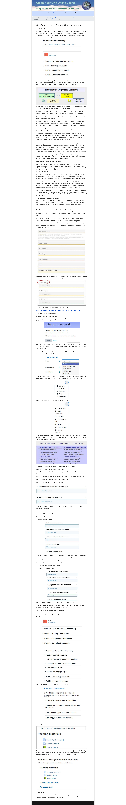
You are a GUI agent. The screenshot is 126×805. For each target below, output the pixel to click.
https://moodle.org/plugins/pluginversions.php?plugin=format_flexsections (59, 310)
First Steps (56, 12)
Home (49, 12)
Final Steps (75, 12)
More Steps (65, 12)
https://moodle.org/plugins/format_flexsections (50, 207)
